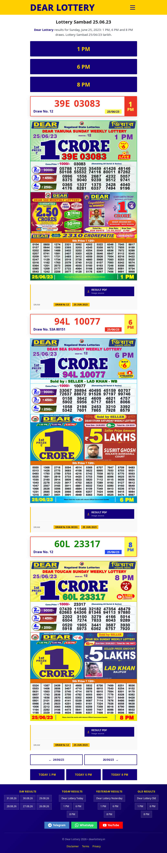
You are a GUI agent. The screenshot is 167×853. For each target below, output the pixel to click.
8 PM (83, 84)
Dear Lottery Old (146, 798)
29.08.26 (44, 798)
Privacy (96, 846)
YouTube (113, 825)
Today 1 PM (47, 774)
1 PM (83, 49)
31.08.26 (11, 798)
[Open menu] (132, 7)
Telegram (59, 825)
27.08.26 (28, 806)
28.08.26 (11, 806)
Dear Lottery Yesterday (109, 798)
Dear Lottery (44, 30)
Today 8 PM (119, 774)
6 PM (83, 66)
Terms (85, 846)
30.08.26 (28, 798)
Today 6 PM (83, 774)
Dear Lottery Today (72, 798)
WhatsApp (86, 825)
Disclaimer (73, 846)
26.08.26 (44, 806)
